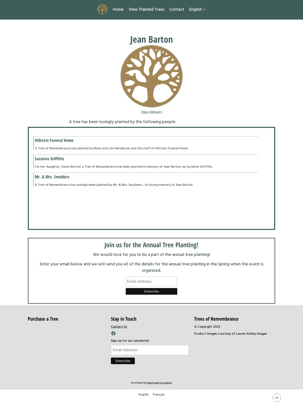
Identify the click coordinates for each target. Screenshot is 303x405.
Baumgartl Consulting (159, 382)
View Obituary (151, 111)
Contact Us (119, 326)
